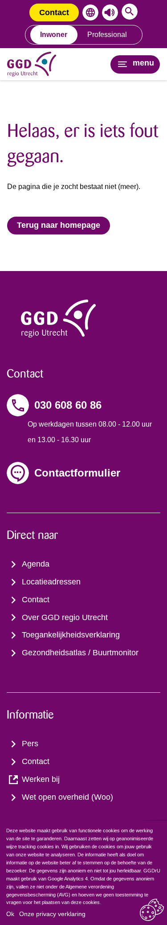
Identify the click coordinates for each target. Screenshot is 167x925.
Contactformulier (77, 473)
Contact (54, 12)
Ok (10, 913)
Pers (30, 743)
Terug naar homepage (58, 225)
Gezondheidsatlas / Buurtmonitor (80, 652)
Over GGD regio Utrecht (65, 617)
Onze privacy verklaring (52, 913)
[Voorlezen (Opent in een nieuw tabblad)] (108, 12)
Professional (107, 34)
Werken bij (41, 779)
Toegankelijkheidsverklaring (71, 634)
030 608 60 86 (68, 405)
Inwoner (53, 34)
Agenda (35, 563)
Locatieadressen (51, 581)
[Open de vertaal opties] (88, 12)
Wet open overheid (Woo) (67, 797)
